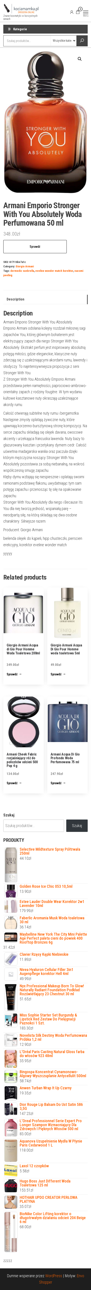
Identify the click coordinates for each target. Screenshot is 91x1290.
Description (15, 299)
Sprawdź (35, 246)
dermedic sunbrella (22, 270)
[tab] (45, 299)
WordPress (53, 1275)
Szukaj (8, 815)
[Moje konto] (71, 12)
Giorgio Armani (25, 266)
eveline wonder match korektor (54, 270)
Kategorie (20, 29)
